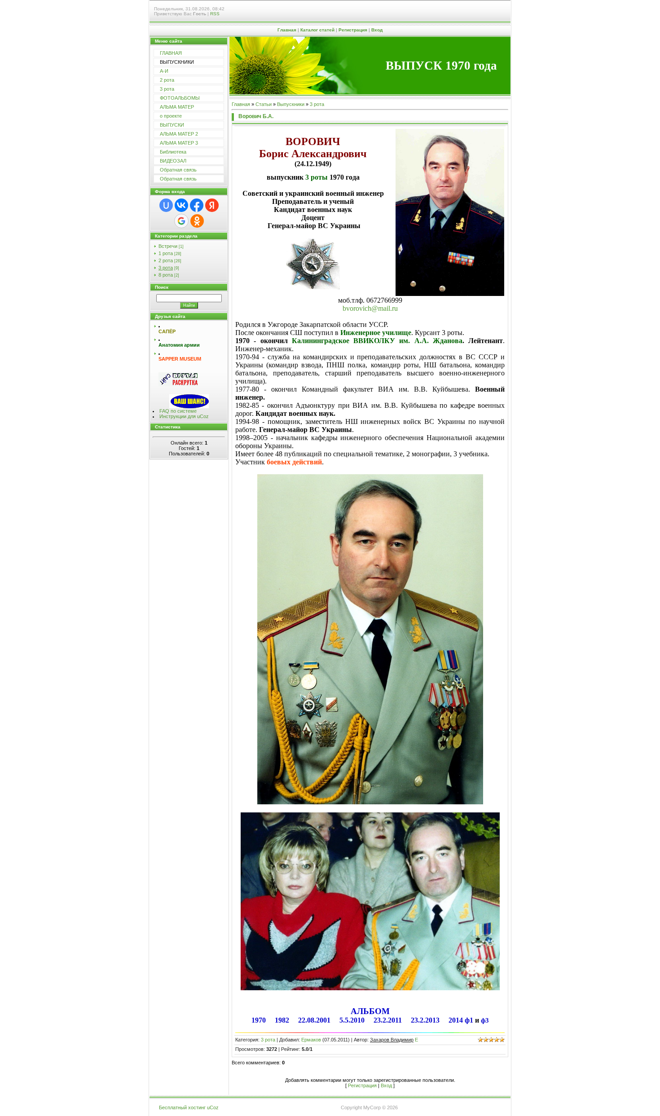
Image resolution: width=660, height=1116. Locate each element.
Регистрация (353, 29)
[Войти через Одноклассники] (197, 221)
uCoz (213, 1107)
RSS (215, 13)
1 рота (165, 253)
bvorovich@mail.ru (370, 308)
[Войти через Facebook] (196, 205)
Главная (286, 29)
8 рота (165, 275)
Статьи (263, 104)
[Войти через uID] (166, 205)
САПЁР (167, 331)
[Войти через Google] (181, 221)
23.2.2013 (425, 1020)
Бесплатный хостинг (182, 1107)
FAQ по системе (178, 411)
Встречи (167, 246)
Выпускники (290, 104)
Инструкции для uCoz (184, 416)
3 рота (165, 267)
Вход (377, 29)
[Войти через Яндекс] (212, 205)
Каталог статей (317, 29)
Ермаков (311, 1039)
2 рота (165, 260)
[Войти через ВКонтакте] (181, 205)
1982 (282, 1020)
